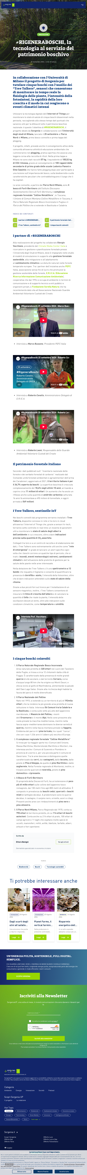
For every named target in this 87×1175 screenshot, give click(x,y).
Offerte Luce (48, 1137)
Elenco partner (29, 1168)
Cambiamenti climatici (50, 1111)
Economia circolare (68, 1111)
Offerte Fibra (9, 1141)
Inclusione (47, 1115)
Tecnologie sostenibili (55, 867)
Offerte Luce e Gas (50, 1139)
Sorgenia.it (9, 1132)
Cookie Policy (9, 1164)
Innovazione (43, 34)
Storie (25, 1119)
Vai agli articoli (63, 842)
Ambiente (8, 1090)
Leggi (16, 937)
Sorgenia (9, 1111)
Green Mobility (34, 1115)
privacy (54, 1021)
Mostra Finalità (43, 1171)
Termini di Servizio (69, 1164)
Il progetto (8, 1100)
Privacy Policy (16, 1166)
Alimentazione (21, 1111)
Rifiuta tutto (21, 1171)
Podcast (51, 1090)
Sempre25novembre (12, 1119)
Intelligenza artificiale (62, 1115)
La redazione (21, 1100)
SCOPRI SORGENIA (23, 976)
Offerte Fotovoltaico (51, 1141)
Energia (19, 1090)
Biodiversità (23, 867)
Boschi (37, 867)
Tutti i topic (34, 1119)
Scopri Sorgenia (10, 1137)
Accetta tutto (64, 1171)
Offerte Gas (8, 1139)
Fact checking (20, 1115)
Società (41, 1090)
